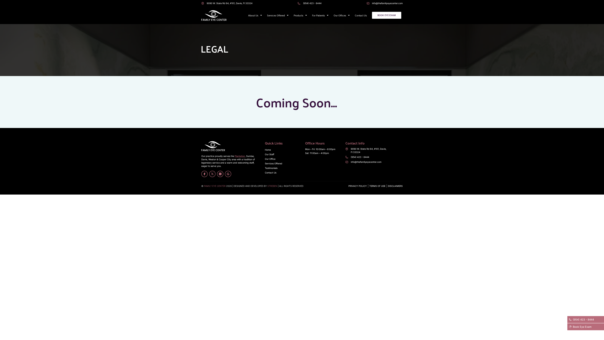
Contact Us (361, 15)
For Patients (318, 15)
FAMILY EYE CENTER (215, 186)
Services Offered (276, 15)
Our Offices (340, 15)
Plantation (240, 156)
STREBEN (272, 186)
